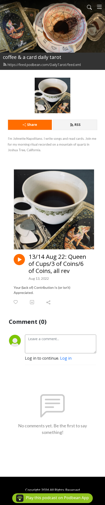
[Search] (89, 7)
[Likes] (16, 302)
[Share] (49, 302)
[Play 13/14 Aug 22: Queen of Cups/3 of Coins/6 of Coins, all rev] (19, 259)
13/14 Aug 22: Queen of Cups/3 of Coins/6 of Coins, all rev (57, 263)
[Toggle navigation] (99, 6)
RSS (77, 124)
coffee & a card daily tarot (32, 57)
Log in (66, 358)
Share (32, 124)
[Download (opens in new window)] (32, 302)
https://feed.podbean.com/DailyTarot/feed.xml (44, 64)
